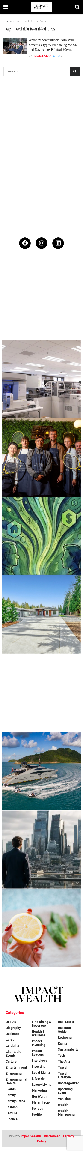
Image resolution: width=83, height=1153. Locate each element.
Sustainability (68, 1049)
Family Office (15, 1101)
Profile (37, 1114)
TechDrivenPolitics (36, 21)
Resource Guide (65, 1029)
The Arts (64, 1061)
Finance (12, 1119)
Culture (11, 1061)
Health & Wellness (38, 1033)
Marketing (39, 1090)
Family (11, 1095)
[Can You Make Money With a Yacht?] (41, 771)
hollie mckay (42, 55)
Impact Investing (38, 1043)
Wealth (63, 1105)
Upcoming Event (65, 1091)
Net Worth (39, 1096)
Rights (62, 1043)
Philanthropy (41, 1102)
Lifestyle (38, 1078)
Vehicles (64, 1099)
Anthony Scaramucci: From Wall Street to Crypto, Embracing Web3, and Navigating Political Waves (53, 44)
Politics (37, 1108)
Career (11, 1040)
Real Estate (66, 1022)
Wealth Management (67, 1112)
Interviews (39, 1060)
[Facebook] (25, 243)
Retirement (66, 1037)
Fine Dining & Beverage (41, 1023)
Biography (13, 1028)
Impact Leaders (38, 1052)
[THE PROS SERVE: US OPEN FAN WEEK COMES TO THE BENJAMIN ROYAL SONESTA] (41, 457)
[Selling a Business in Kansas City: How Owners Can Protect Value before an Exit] (41, 693)
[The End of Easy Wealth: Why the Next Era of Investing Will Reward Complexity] (41, 849)
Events (11, 1089)
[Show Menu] (5, 7)
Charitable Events (13, 1053)
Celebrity (12, 1046)
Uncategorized (68, 1083)
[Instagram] (41, 243)
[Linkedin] (58, 243)
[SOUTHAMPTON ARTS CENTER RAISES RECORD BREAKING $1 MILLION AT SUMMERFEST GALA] (41, 300)
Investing (38, 1066)
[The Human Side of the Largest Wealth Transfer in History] (41, 536)
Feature (11, 1113)
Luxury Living (41, 1084)
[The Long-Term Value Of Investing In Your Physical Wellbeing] (41, 928)
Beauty (11, 1022)
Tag (17, 21)
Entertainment (16, 1067)
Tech (61, 1055)
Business (12, 1034)
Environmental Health (16, 1081)
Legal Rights (41, 1072)
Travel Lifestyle (64, 1075)
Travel (62, 1067)
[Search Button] (77, 7)
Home (7, 21)
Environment (15, 1073)
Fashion (12, 1107)
